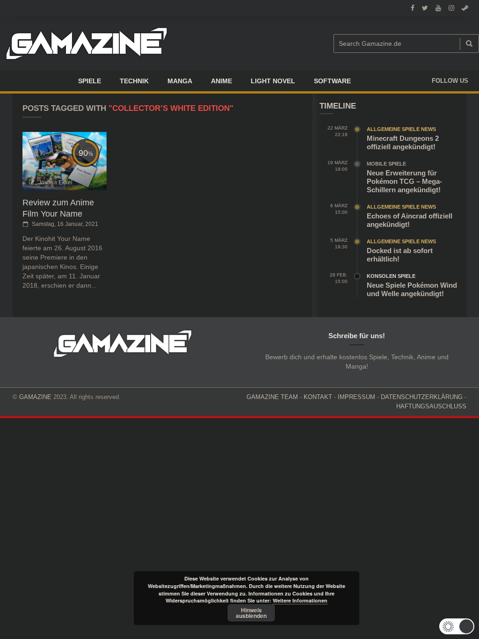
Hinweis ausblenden (251, 613)
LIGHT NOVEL (273, 81)
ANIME (221, 81)
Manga (179, 81)
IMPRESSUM (356, 396)
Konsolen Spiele (391, 276)
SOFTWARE (332, 81)
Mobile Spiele (386, 164)
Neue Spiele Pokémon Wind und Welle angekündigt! (412, 289)
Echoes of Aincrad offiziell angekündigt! (409, 220)
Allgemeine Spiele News (401, 129)
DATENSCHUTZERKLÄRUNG (422, 396)
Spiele (89, 81)
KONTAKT (318, 396)
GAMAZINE (35, 396)
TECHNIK (134, 81)
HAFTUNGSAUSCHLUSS (431, 406)
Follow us (450, 80)
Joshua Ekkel (55, 182)
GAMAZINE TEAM (272, 396)
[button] (456, 626)
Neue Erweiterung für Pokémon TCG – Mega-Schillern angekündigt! (404, 181)
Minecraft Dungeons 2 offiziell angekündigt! (403, 142)
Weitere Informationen (300, 600)
